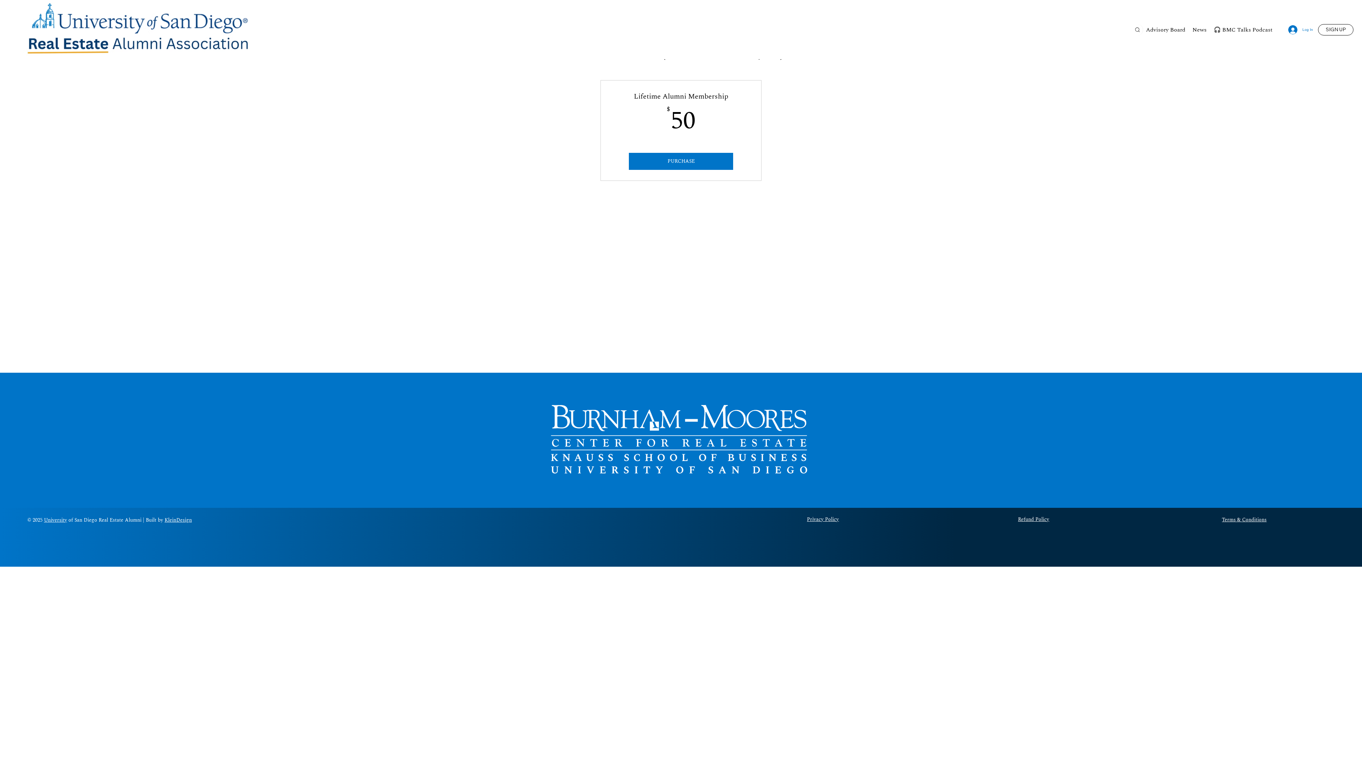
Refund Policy (1033, 519)
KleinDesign (178, 520)
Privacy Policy (823, 519)
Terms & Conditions (1244, 519)
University (55, 520)
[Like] (1137, 29)
